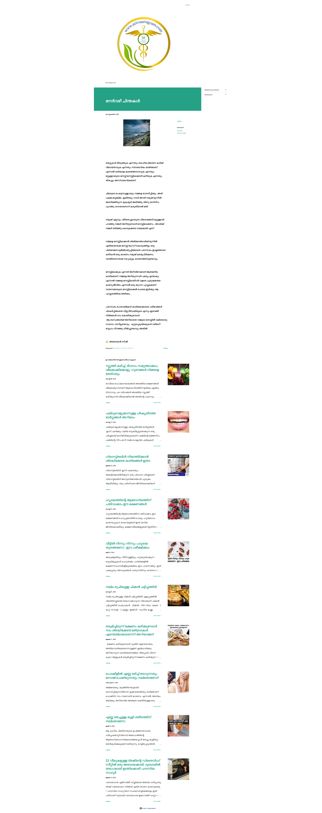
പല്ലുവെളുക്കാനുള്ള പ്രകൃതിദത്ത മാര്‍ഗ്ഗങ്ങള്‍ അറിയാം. (131, 415)
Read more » (157, 402)
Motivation (180, 130)
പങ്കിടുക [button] (179, 121)
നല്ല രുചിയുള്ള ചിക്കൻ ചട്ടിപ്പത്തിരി (131, 587)
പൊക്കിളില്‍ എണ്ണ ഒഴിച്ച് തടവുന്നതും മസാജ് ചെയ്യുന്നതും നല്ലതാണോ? (132, 676)
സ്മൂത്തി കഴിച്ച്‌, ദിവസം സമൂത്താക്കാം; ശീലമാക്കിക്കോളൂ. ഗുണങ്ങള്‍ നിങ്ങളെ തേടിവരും (132, 370)
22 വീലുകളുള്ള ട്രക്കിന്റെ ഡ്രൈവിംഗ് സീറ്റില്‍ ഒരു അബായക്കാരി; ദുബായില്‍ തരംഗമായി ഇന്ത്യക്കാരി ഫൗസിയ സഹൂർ (133, 766)
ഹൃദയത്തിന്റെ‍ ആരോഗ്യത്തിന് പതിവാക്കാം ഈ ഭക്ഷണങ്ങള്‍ (128, 502)
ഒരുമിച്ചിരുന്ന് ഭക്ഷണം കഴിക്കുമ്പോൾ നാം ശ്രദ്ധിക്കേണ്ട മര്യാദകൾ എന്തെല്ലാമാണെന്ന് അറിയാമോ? (131, 630)
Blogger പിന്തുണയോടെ (149, 808)
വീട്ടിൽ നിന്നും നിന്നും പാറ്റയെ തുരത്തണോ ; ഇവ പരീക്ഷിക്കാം (127, 545)
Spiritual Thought (181, 133)
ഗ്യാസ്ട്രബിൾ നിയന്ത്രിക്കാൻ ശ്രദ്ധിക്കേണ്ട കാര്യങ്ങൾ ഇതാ (128, 458)
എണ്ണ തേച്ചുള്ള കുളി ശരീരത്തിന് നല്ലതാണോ (128, 719)
